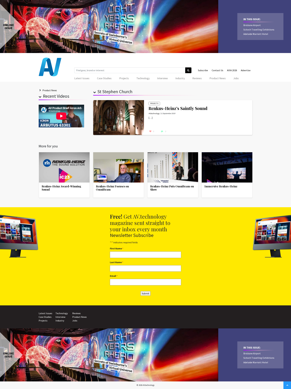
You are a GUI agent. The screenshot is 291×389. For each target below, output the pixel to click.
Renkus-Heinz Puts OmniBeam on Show (172, 188)
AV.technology (154, 113)
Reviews (197, 78)
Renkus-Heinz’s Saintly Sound (178, 108)
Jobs (236, 78)
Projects (124, 78)
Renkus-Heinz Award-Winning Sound (61, 188)
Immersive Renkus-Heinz (220, 186)
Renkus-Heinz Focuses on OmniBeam (112, 188)
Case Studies (104, 78)
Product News (217, 78)
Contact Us (217, 70)
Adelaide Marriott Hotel (255, 33)
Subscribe (203, 70)
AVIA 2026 (232, 70)
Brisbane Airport (252, 25)
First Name (116, 248)
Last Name (116, 262)
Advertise (246, 70)
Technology (143, 78)
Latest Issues (81, 78)
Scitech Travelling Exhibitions (258, 29)
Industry (180, 78)
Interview (162, 78)
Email (113, 275)
